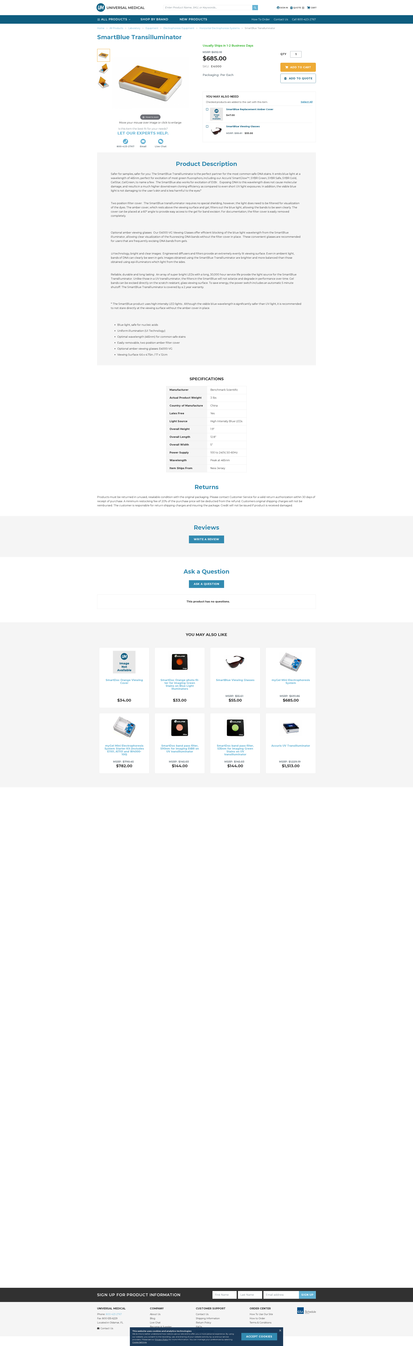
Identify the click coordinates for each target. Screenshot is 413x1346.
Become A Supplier (161, 1326)
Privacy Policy (161, 1339)
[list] (206, 19)
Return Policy (203, 1322)
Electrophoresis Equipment (179, 28)
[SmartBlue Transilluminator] (103, 55)
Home (101, 28)
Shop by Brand (154, 19)
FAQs (199, 1326)
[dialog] (206, 1336)
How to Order (257, 1318)
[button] (306, 101)
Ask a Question (206, 584)
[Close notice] (279, 1330)
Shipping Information (208, 1318)
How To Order (261, 19)
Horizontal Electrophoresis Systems (219, 28)
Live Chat (155, 1322)
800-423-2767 (114, 1314)
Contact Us (281, 19)
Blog (152, 1318)
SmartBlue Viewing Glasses (243, 126)
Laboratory (134, 28)
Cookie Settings (139, 1342)
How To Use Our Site (261, 1314)
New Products (193, 19)
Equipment (152, 28)
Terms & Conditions (260, 1322)
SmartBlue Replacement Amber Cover (249, 109)
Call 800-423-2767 (304, 19)
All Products (117, 28)
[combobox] (210, 7)
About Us (155, 1314)
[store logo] (120, 7)
